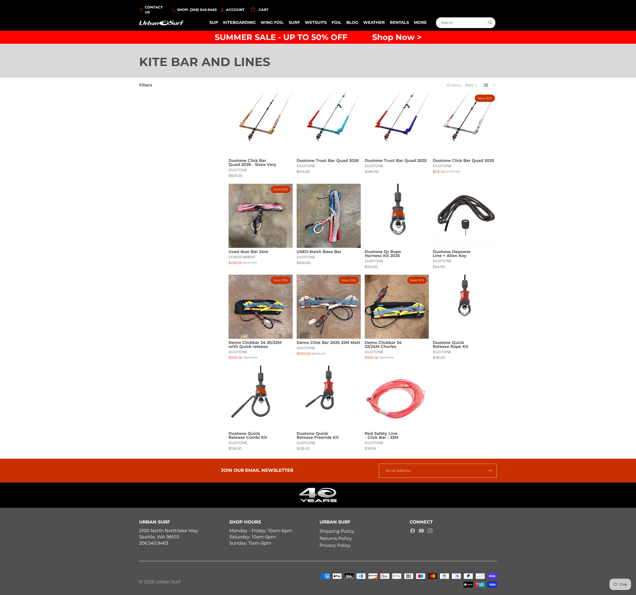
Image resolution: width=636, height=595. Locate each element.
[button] (471, 85)
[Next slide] (285, 124)
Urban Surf (168, 582)
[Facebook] (413, 531)
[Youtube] (421, 531)
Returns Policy (335, 538)
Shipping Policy (336, 531)
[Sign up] (490, 470)
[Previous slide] (236, 124)
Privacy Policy (335, 545)
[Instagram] (430, 531)
